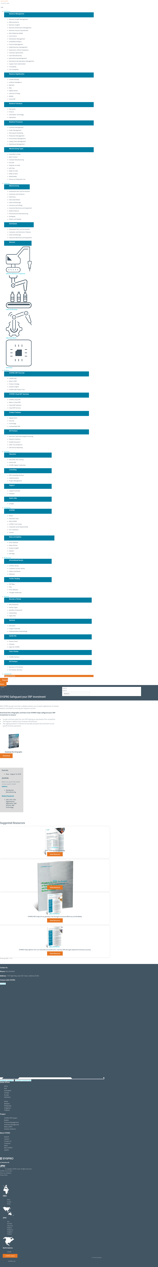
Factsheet (55, 847)
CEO (7, 800)
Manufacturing (11, 792)
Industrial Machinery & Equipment (15, 273)
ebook (55, 880)
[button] (49, 11)
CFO (10, 800)
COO (14, 800)
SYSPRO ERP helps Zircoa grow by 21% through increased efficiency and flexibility (55, 916)
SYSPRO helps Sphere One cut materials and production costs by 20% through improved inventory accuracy (55, 950)
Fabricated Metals (11, 338)
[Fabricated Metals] (19, 335)
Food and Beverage (11, 309)
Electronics (9, 367)
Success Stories (55, 914)
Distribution (10, 790)
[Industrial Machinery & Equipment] (19, 271)
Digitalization (10, 801)
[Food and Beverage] (19, 307)
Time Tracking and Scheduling (55, 850)
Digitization (9, 803)
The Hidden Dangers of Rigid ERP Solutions (55, 883)
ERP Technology (10, 806)
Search (64, 688)
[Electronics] (19, 365)
